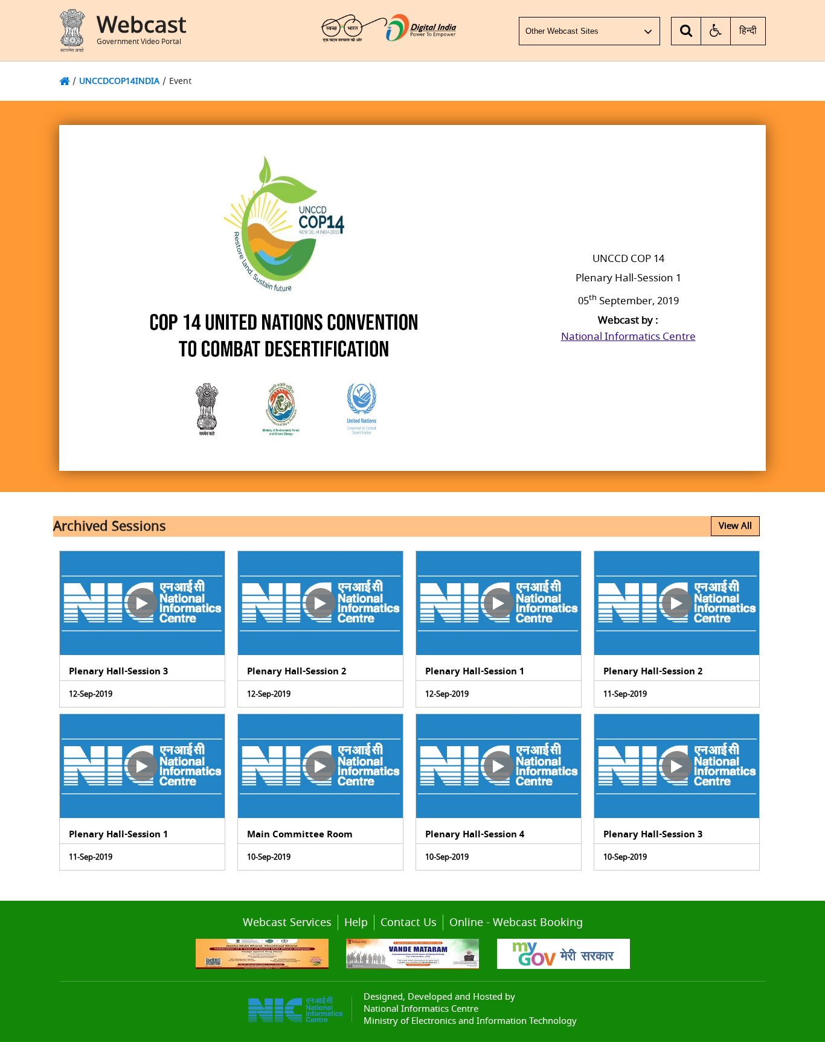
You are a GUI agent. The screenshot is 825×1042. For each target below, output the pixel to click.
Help (356, 922)
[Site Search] (686, 31)
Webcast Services (287, 922)
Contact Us (408, 922)
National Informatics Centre (628, 336)
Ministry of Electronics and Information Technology (470, 1021)
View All (735, 525)
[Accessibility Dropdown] (716, 31)
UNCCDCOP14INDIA (119, 81)
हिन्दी (748, 31)
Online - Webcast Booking (516, 922)
